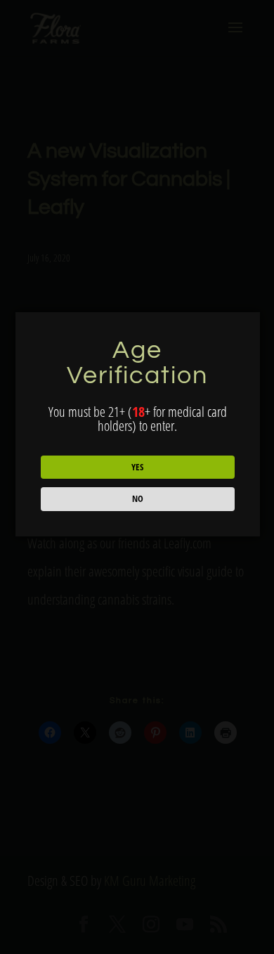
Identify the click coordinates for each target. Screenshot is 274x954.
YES (137, 466)
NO (137, 498)
